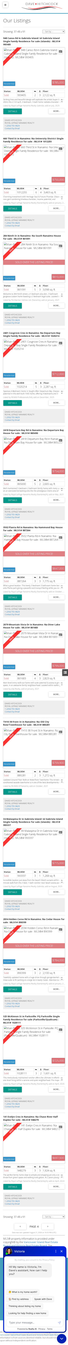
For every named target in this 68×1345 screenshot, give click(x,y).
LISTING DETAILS (12, 111)
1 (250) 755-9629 (12, 125)
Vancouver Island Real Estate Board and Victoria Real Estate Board (30, 1243)
